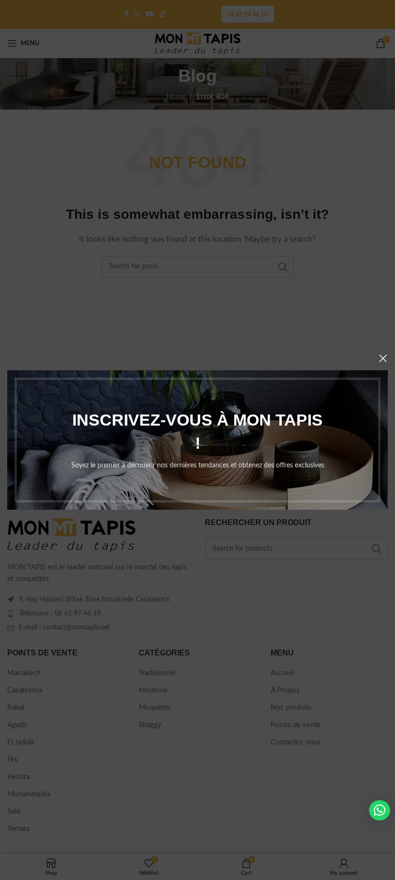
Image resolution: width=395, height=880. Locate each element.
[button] (379, 810)
